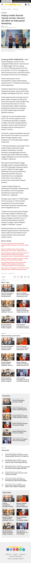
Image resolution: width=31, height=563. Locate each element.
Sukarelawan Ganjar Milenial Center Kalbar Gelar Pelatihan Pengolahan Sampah (15, 485)
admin (6, 26)
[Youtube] (17, 549)
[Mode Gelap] (26, 4)
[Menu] (2, 4)
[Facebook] (7, 549)
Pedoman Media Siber (15, 556)
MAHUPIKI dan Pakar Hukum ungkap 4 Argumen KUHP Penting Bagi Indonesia (16, 461)
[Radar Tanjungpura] (13, 4)
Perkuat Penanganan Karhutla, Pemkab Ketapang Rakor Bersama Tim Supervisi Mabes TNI (15, 245)
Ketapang (4, 12)
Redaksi (15, 554)
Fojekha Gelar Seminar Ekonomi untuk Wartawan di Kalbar (16, 473)
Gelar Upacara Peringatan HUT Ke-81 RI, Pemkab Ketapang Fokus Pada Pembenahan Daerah (15, 268)
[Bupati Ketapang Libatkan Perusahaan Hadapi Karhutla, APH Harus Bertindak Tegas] (23, 303)
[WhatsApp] (20, 549)
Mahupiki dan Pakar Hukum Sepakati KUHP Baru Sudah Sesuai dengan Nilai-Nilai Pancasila (17, 467)
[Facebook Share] (14, 277)
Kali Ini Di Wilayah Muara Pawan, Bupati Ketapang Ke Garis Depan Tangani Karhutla (14, 249)
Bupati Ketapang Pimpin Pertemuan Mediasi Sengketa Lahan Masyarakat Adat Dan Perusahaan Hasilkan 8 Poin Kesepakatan (13, 264)
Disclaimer (22, 554)
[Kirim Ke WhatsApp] (28, 277)
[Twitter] (11, 549)
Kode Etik (8, 554)
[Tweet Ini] (18, 277)
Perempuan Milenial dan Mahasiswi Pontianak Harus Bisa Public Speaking (16, 479)
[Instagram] (14, 549)
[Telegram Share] (25, 277)
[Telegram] (23, 549)
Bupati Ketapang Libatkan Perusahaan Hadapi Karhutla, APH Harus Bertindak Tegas (14, 259)
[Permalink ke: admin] (2, 27)
